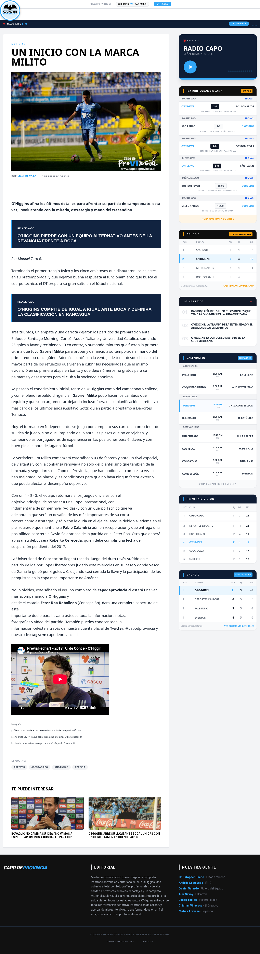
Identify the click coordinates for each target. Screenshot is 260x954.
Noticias (18, 44)
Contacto (147, 942)
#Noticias (61, 767)
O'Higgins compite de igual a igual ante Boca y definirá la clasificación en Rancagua (84, 312)
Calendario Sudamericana (238, 285)
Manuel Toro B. (29, 258)
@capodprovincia (140, 628)
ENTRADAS (162, 4)
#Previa (80, 767)
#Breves (19, 767)
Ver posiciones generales (239, 626)
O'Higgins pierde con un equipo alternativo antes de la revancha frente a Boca (84, 238)
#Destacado (39, 767)
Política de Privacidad (120, 942)
